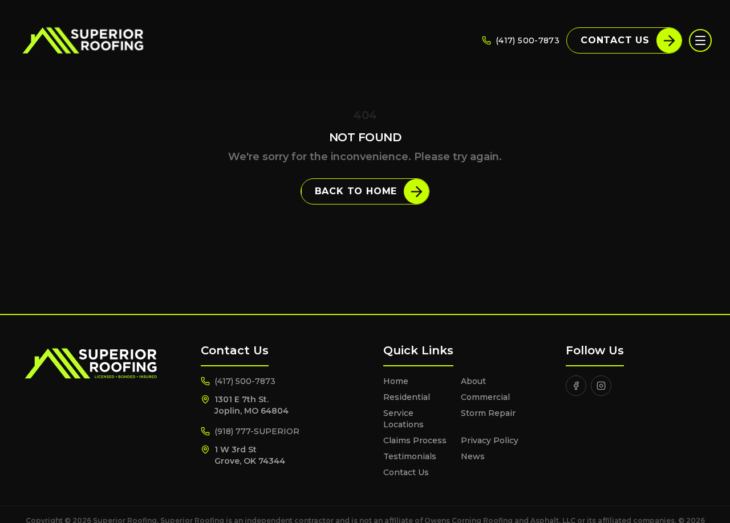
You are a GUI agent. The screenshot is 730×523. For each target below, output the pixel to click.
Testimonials (409, 456)
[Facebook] (576, 385)
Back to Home (356, 191)
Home (395, 381)
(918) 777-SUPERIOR (256, 431)
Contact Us (615, 40)
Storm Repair (488, 413)
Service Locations (403, 419)
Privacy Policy (489, 440)
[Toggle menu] (700, 40)
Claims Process (415, 440)
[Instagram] (601, 385)
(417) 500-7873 (527, 40)
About (473, 381)
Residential (406, 397)
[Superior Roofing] (82, 40)
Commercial (485, 397)
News (473, 456)
